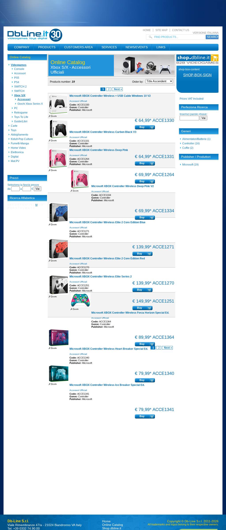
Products (46, 47)
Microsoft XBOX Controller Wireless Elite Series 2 (101, 276)
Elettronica (17, 152)
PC (16, 108)
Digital (15, 156)
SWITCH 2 (20, 86)
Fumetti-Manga (20, 143)
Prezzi (14, 178)
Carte (14, 125)
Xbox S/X (19, 95)
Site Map (161, 30)
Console (19, 69)
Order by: (137, 81)
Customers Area (78, 47)
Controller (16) (191, 143)
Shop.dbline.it (111, 528)
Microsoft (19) (190, 164)
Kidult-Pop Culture (22, 139)
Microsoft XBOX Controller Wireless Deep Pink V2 (122, 186)
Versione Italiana (205, 32)
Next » (118, 89)
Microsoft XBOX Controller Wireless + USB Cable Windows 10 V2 (110, 95)
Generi (186, 131)
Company (21, 47)
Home (147, 30)
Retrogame (21, 112)
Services (109, 47)
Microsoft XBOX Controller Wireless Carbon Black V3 (103, 132)
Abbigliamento (19, 134)
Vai (38, 188)
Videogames (18, 65)
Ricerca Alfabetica (22, 198)
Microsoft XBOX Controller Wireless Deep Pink (99, 150)
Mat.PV (15, 161)
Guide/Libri (20, 121)
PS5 (16, 77)
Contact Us (180, 30)
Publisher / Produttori (196, 156)
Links (160, 47)
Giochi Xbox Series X (30, 103)
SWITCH (19, 91)
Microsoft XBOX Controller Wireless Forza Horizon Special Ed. (130, 312)
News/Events (137, 47)
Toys (13, 130)
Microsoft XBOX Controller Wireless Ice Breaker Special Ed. (107, 385)
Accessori (20, 73)
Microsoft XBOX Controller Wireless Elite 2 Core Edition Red (107, 258)
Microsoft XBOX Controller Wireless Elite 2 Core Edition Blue (107, 222)
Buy (142, 127)
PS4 (16, 82)
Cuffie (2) (187, 147)
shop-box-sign (197, 75)
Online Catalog (20, 57)
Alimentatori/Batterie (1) (196, 139)
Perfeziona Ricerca (194, 107)
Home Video (18, 147)
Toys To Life (21, 117)
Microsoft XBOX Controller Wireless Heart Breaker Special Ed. (109, 348)
